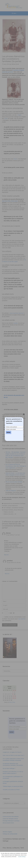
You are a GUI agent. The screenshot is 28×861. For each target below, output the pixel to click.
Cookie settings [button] (22, 856)
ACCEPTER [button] (14, 858)
